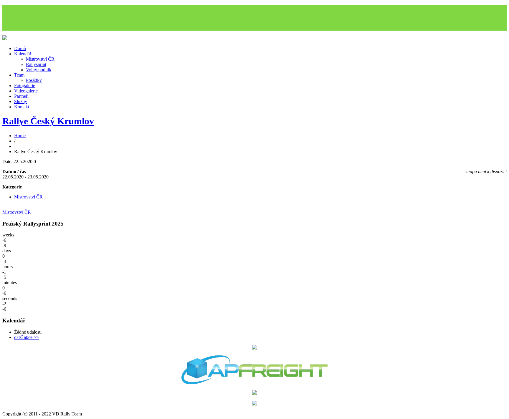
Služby (20, 101)
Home (20, 135)
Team (19, 74)
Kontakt (21, 106)
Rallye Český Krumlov (48, 121)
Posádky (34, 80)
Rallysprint (36, 64)
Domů (20, 48)
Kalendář (22, 53)
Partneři (21, 96)
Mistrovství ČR (40, 59)
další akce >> (26, 337)
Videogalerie (26, 90)
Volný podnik (38, 69)
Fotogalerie (24, 85)
